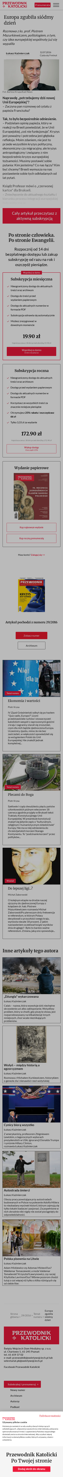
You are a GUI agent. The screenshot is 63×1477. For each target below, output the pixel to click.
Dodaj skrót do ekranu (31, 1469)
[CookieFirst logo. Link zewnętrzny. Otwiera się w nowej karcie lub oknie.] (8, 1418)
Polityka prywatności (50, 1415)
